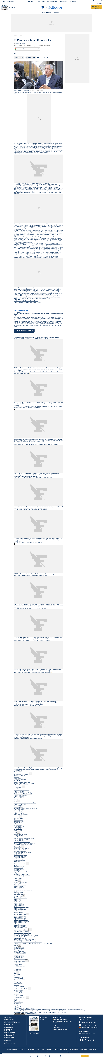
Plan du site (22, 1049)
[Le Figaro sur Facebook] (80, 1040)
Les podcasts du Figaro (9, 1034)
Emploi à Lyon (17, 900)
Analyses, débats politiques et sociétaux (24, 783)
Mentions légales (74, 1049)
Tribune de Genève (18, 1007)
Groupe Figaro (83, 1049)
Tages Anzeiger (18, 1006)
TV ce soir (16, 788)
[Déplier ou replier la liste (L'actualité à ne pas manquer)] (30, 773)
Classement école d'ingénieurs (21, 877)
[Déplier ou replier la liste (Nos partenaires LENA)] (27, 997)
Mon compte (57, 1027)
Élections (56, 12)
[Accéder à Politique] (55, 7)
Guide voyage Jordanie (19, 948)
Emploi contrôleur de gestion (21, 907)
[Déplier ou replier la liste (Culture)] (19, 880)
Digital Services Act (71, 1052)
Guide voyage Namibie (20, 950)
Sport (15, 801)
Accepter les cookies (19, 1013)
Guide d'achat (17, 847)
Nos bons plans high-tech (20, 855)
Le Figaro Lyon (18, 991)
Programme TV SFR (19, 798)
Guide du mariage (18, 820)
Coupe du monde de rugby (20, 813)
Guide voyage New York (20, 952)
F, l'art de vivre (17, 970)
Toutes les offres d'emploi (20, 898)
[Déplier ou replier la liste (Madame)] (20, 816)
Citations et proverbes (19, 889)
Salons (15, 873)
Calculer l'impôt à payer (20, 938)
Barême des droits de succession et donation (25, 939)
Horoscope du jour (18, 818)
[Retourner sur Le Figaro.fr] (42, 7)
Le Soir (16, 1004)
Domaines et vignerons (20, 980)
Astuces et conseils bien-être (21, 834)
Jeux (44, 1)
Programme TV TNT (19, 791)
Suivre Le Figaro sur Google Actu (12, 1022)
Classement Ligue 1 (19, 809)
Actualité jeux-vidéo (19, 887)
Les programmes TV (9, 1035)
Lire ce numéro (34, 1033)
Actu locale (72, 1)
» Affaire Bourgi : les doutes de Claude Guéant (26, 301)
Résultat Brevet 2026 (19, 869)
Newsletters (63, 1)
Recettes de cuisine (18, 821)
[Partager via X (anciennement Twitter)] (44, 57)
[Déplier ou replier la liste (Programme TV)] (23, 786)
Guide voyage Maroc (19, 951)
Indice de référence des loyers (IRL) (23, 940)
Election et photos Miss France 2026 (23, 794)
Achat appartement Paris (20, 917)
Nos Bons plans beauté (20, 860)
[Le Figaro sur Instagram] (88, 1040)
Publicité (36, 1052)
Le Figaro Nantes (18, 993)
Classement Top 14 (19, 811)
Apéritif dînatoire (18, 825)
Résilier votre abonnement (60, 1029)
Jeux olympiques (18, 805)
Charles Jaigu (20, 43)
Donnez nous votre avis (9, 1043)
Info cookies (49, 1049)
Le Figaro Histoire (18, 968)
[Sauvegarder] (38, 1056)
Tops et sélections (18, 978)
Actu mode (16, 824)
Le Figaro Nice (18, 994)
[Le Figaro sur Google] (93, 1040)
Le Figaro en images (9, 1019)
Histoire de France (18, 892)
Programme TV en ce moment (21, 790)
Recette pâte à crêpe (19, 826)
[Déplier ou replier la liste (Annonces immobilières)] (27, 914)
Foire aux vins (17, 982)
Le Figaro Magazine (19, 963)
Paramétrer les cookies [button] (12, 1049)
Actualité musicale (18, 886)
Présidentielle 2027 (46, 12)
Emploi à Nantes (18, 903)
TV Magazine (17, 969)
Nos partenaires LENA (20, 997)
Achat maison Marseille (20, 926)
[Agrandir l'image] (61, 86)
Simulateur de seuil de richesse (21, 931)
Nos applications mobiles (10, 1021)
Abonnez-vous (96, 7)
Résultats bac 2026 (18, 868)
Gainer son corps (18, 830)
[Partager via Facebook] (41, 57)
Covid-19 (16, 777)
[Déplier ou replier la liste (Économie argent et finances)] (30, 929)
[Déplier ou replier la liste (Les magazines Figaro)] (26, 960)
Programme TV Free (19, 796)
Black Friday (17, 861)
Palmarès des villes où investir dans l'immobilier (26, 935)
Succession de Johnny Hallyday (22, 882)
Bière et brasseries (18, 983)
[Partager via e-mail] (38, 57)
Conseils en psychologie (20, 840)
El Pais (15, 1000)
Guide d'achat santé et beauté (21, 850)
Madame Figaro (18, 964)
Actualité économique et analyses (22, 933)
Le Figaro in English (52, 1)
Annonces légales (18, 912)
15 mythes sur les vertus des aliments (23, 844)
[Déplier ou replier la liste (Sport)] (18, 801)
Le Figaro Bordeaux (19, 990)
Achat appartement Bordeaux (21, 921)
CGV (43, 1049)
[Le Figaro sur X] (85, 1040)
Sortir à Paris (17, 891)
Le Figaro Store (7, 1040)
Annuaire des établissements (21, 874)
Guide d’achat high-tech (20, 851)
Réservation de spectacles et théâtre (23, 890)
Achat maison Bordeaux (20, 925)
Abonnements (92, 1049)
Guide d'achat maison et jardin (21, 848)
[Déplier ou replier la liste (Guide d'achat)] (22, 846)
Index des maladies (18, 837)
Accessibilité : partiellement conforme (56, 1052)
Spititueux (16, 985)
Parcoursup (17, 870)
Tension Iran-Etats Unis (20, 779)
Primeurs (16, 976)
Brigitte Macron (18, 822)
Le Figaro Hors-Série (19, 966)
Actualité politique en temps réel (22, 782)
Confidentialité (31, 1049)
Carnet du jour (7, 1038)
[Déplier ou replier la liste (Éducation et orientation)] (27, 863)
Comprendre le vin (18, 977)
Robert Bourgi (17, 53)
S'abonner (85, 1056)
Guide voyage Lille (18, 955)
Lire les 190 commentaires (24, 330)
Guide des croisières (19, 947)
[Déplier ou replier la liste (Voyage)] (19, 945)
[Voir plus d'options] (76, 1056)
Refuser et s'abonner (32, 1013)
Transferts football (18, 812)
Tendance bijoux (18, 827)
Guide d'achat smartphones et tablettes (23, 852)
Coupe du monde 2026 (20, 804)
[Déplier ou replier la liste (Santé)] (18, 832)
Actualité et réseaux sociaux (21, 784)
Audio (39, 1)
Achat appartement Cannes (21, 920)
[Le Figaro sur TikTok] (91, 1040)
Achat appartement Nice (20, 918)
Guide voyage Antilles (19, 956)
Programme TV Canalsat (20, 795)
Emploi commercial (19, 905)
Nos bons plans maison (20, 856)
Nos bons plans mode (19, 857)
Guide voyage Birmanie (20, 953)
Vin (15, 973)
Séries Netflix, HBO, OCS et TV (22, 792)
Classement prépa (18, 878)
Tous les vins (17, 974)
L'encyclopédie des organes (21, 839)
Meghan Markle (18, 829)
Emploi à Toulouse (18, 902)
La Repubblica (17, 1003)
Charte (56, 1049)
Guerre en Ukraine (18, 778)
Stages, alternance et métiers (21, 872)
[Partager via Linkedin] (47, 57)
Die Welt (16, 999)
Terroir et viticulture (19, 986)
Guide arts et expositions (20, 885)
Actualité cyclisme (18, 807)
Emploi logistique (18, 908)
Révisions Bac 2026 (19, 866)
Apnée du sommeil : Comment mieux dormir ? (25, 843)
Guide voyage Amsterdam (20, 959)
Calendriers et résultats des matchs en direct (25, 803)
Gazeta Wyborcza (18, 1002)
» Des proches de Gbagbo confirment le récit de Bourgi (28, 302)
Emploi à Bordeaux (19, 904)
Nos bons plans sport (19, 859)
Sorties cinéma (17, 883)
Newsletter (29, 1052)
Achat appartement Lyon (20, 922)
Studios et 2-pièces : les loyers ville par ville (25, 937)
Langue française (18, 894)
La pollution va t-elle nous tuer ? (22, 842)
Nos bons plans (18, 853)
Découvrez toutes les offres (60, 1019)
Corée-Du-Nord (18, 781)
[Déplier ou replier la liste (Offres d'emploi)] (23, 896)
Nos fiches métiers (18, 911)
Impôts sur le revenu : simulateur (22, 934)
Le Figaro (16, 965)
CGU (38, 1049)
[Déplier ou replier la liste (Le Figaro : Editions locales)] (29, 988)
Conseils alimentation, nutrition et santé (24, 838)
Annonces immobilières (20, 916)
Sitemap (43, 1052)
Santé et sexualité (18, 835)
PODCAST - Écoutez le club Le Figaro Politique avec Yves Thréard (31, 183)
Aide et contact (63, 1049)
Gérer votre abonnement (60, 1026)
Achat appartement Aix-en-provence (23, 924)
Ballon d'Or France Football (21, 814)
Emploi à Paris (17, 899)
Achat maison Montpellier (20, 927)
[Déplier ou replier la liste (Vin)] (17, 972)
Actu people (17, 799)
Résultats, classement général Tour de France (25, 808)
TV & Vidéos (30, 1)
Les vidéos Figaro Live (9, 1032)
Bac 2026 (16, 865)
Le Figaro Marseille (19, 995)
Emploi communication (20, 909)
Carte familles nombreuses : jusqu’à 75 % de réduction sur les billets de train (33, 943)
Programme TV (18, 787)
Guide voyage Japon (19, 957)
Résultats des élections (19, 775)
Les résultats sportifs (9, 1037)
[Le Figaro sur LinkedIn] (83, 1040)
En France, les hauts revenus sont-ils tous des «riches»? (28, 942)
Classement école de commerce (22, 875)
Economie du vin (18, 981)
